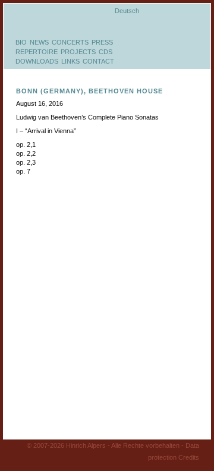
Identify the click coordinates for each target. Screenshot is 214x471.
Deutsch (127, 10)
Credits (188, 457)
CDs (105, 51)
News (39, 42)
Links (70, 61)
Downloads (36, 61)
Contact (98, 61)
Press (102, 42)
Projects (78, 51)
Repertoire (36, 51)
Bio (21, 42)
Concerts (70, 42)
